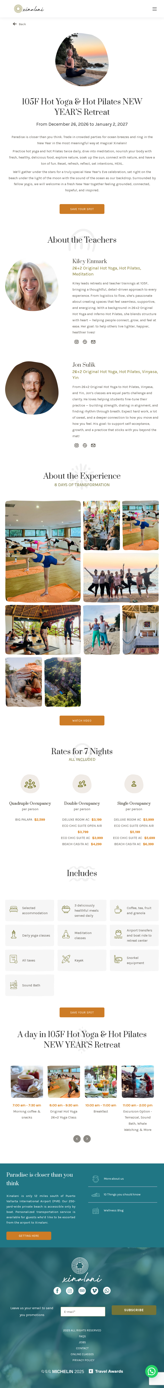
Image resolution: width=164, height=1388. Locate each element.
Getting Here (29, 1235)
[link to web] (85, 342)
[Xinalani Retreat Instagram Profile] (69, 1292)
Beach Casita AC (75, 844)
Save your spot (82, 209)
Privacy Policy (83, 1360)
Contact (82, 1348)
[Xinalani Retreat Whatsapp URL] (107, 1290)
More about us (113, 1178)
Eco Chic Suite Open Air (82, 826)
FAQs (82, 1336)
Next (87, 1139)
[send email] (93, 342)
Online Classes (82, 1354)
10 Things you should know (122, 1194)
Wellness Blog (113, 1210)
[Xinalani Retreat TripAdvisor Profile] (82, 1292)
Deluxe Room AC (75, 819)
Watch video (82, 720)
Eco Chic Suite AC (75, 838)
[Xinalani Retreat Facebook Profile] (57, 1292)
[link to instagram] (76, 342)
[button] (151, 1371)
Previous (77, 1139)
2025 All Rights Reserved (82, 1330)
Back (22, 24)
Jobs (82, 1342)
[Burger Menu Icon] (155, 9)
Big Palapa (23, 819)
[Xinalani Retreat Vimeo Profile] (94, 1292)
